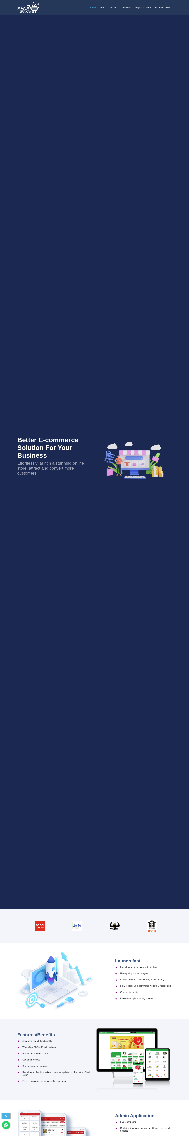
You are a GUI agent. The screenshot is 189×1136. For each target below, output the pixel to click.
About (103, 7)
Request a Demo (143, 7)
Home (93, 7)
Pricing (113, 7)
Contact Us (126, 7)
